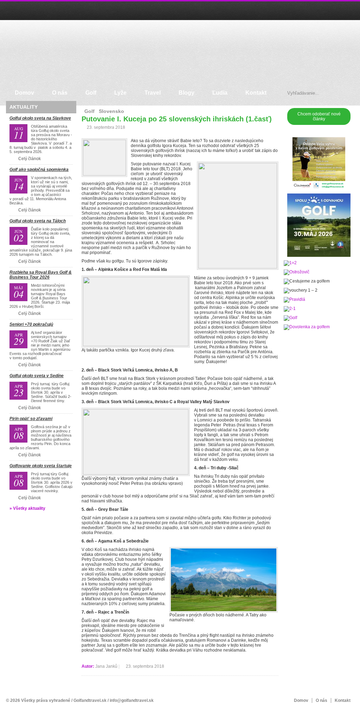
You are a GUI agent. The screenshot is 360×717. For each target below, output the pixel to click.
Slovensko (111, 111)
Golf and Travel (30, 47)
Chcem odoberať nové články (319, 116)
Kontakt (255, 93)
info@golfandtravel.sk (132, 700)
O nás (60, 93)
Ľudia (219, 93)
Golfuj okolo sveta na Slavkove (40, 118)
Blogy (186, 93)
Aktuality (23, 107)
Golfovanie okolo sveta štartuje (40, 465)
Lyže (120, 93)
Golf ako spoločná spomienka (39, 169)
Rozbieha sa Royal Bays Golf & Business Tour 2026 (40, 275)
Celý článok (29, 158)
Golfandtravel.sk (90, 700)
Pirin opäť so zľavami (30, 418)
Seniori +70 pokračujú (31, 324)
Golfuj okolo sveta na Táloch (37, 220)
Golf (90, 93)
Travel (152, 93)
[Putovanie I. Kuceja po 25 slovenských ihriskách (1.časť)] (104, 157)
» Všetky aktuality (27, 508)
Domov (24, 93)
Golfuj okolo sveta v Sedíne (36, 375)
